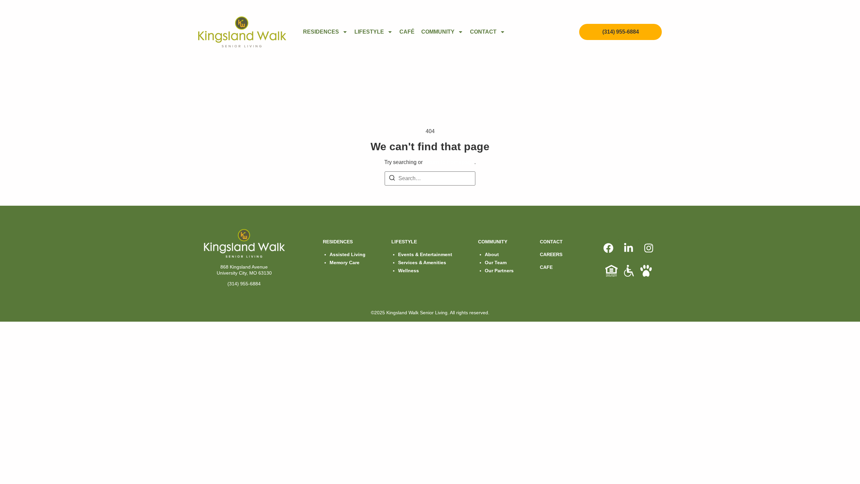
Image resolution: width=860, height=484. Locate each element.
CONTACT (551, 241)
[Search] (392, 179)
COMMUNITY (492, 241)
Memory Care (344, 262)
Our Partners (499, 270)
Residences (321, 32)
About (492, 254)
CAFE (546, 267)
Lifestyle (369, 32)
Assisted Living (348, 254)
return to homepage (449, 162)
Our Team (496, 262)
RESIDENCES (338, 241)
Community (438, 32)
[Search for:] (430, 178)
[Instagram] (649, 248)
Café (407, 32)
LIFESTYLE (404, 241)
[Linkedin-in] (628, 248)
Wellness (408, 270)
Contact (483, 32)
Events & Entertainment (425, 254)
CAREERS (551, 254)
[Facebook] (608, 248)
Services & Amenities (422, 262)
